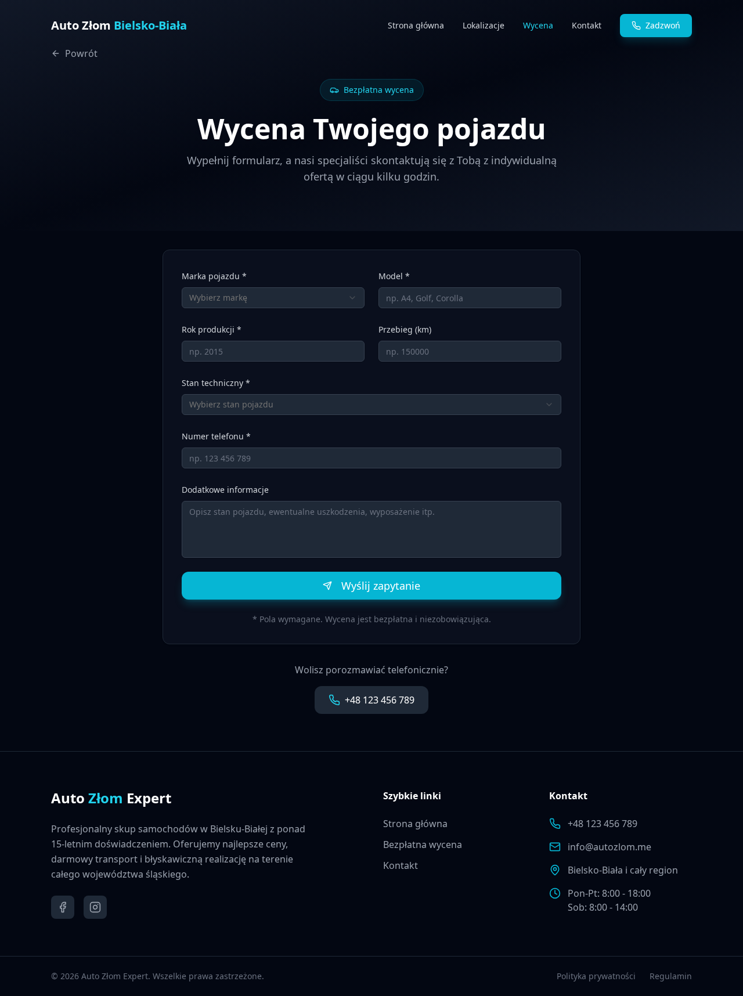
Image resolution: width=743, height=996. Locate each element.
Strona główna (416, 25)
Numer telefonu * (216, 436)
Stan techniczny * (216, 382)
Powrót (81, 53)
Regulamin (671, 975)
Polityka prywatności (596, 975)
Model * (394, 276)
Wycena (538, 25)
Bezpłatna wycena (422, 844)
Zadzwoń (662, 25)
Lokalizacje (483, 25)
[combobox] (273, 297)
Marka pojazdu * (214, 276)
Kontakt (586, 25)
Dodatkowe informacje (225, 489)
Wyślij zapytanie (380, 586)
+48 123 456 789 (379, 700)
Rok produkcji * (211, 329)
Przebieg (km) (404, 329)
